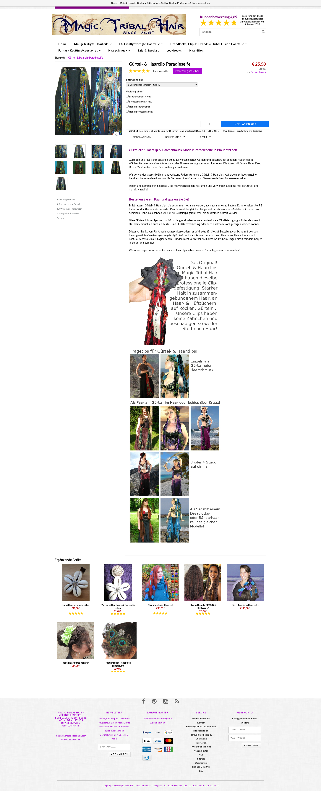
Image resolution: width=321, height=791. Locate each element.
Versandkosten (259, 72)
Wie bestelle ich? (201, 731)
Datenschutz (201, 763)
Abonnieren (119, 754)
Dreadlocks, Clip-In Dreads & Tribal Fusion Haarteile (207, 44)
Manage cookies (201, 3)
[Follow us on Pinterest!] (154, 701)
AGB (201, 755)
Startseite (60, 58)
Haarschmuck (117, 50)
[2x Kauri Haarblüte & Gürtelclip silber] (118, 582)
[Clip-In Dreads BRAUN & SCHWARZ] (202, 582)
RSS (201, 771)
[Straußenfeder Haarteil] (160, 582)
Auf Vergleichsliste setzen (68, 214)
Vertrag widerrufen (201, 719)
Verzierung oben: (135, 92)
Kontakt (201, 723)
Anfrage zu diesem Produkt (69, 204)
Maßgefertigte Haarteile (91, 44)
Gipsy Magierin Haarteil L (245, 605)
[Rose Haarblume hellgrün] (75, 640)
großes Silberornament (140, 107)
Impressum (201, 743)
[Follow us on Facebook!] (143, 701)
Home (62, 44)
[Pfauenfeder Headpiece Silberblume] (118, 640)
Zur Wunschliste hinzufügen (69, 209)
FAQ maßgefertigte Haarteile (139, 44)
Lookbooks (174, 50)
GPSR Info (206, 137)
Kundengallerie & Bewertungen (201, 727)
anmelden (251, 746)
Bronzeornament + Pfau (140, 102)
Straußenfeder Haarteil (160, 605)
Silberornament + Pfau (140, 97)
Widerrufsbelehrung (201, 747)
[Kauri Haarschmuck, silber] (75, 582)
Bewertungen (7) (160, 71)
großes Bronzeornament (141, 112)
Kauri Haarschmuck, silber (76, 605)
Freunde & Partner (201, 767)
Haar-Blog (196, 50)
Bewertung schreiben (66, 200)
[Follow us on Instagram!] (165, 701)
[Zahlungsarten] (147, 732)
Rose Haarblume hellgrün (75, 663)
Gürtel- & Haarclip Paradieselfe (85, 58)
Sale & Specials (148, 50)
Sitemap (201, 759)
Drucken (60, 218)
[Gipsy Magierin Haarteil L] (245, 582)
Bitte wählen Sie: (135, 80)
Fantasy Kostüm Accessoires (78, 50)
